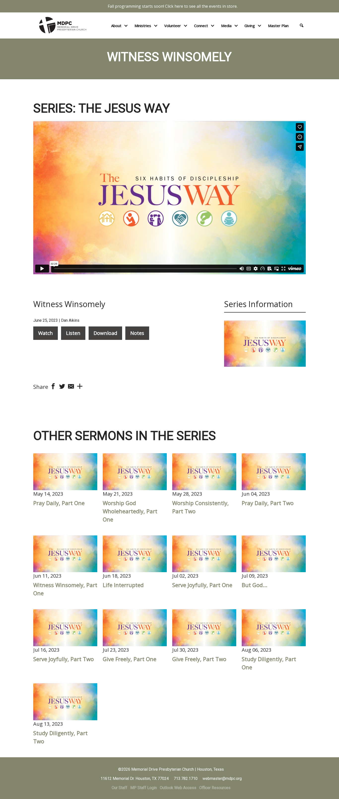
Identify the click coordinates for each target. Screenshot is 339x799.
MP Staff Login (143, 787)
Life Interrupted (123, 585)
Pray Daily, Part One (59, 503)
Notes (137, 333)
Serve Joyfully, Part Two (63, 659)
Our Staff (119, 787)
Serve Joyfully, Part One (202, 585)
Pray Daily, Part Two (268, 503)
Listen (73, 333)
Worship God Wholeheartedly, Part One (130, 511)
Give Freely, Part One (129, 659)
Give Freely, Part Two (199, 659)
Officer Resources (215, 787)
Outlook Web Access (178, 787)
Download (105, 333)
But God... (254, 585)
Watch (45, 333)
